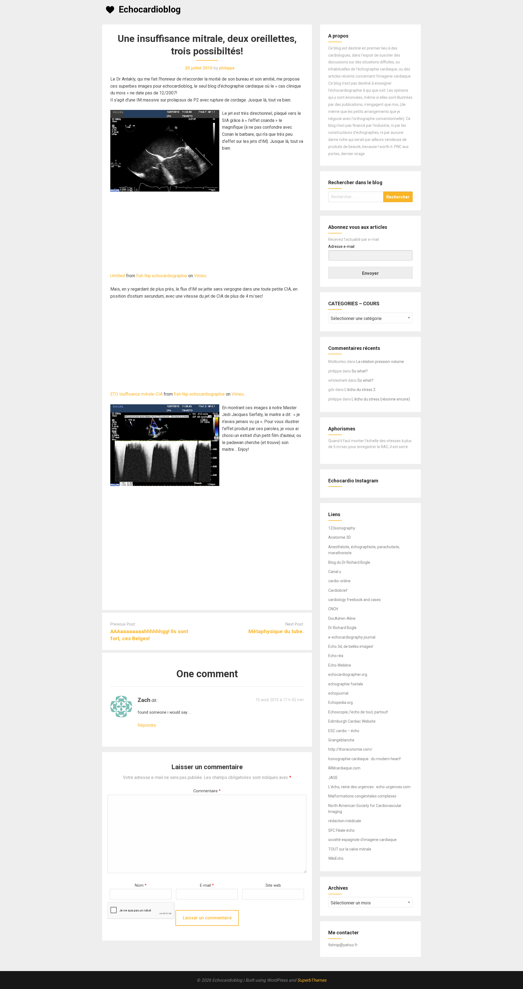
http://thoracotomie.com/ (350, 749)
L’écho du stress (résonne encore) (381, 399)
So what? (360, 371)
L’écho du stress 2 (360, 389)
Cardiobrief (338, 590)
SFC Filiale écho (341, 830)
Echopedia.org (340, 702)
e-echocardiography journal (351, 637)
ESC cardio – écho (343, 731)
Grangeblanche (341, 740)
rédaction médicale (344, 821)
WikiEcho (335, 858)
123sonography (341, 528)
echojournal (338, 693)
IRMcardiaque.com (344, 768)
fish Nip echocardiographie (161, 275)
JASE (333, 777)
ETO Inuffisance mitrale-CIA (136, 394)
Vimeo (200, 275)
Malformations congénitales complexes (362, 796)
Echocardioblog (150, 9)
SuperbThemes (311, 980)
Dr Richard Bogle (342, 628)
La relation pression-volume (380, 361)
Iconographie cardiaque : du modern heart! (364, 759)
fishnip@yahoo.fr (343, 945)
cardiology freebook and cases (354, 599)
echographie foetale (345, 684)
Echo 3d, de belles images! (350, 646)
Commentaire (207, 791)
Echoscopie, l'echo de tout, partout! (358, 712)
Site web (273, 885)
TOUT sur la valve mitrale (349, 849)
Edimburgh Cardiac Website (352, 721)
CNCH (333, 609)
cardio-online (339, 581)
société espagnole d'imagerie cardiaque (362, 839)
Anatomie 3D (339, 537)
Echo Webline (339, 665)
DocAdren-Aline (341, 618)
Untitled (117, 275)
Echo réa (335, 656)
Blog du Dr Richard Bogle (349, 562)
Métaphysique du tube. (276, 631)
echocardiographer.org (347, 674)
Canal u (334, 571)
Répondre (147, 725)
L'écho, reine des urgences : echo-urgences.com (369, 787)
